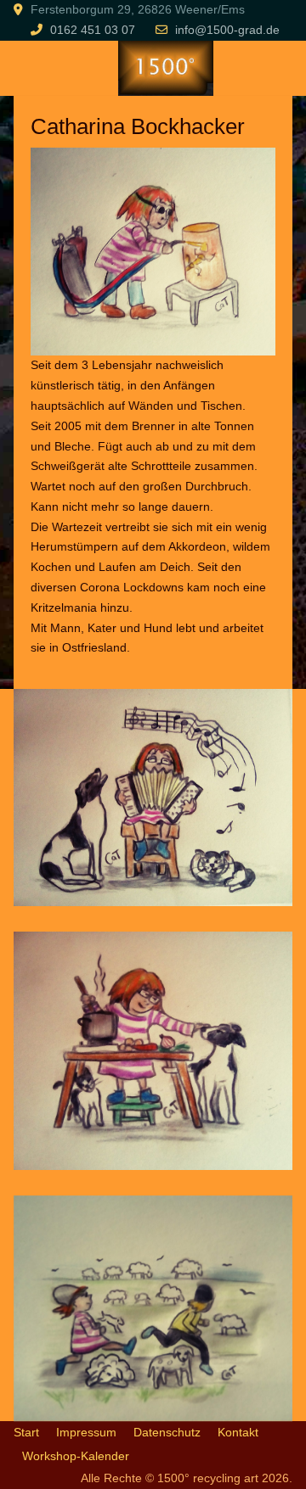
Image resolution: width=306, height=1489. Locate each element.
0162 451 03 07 (92, 29)
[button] (153, 796)
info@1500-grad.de (227, 29)
